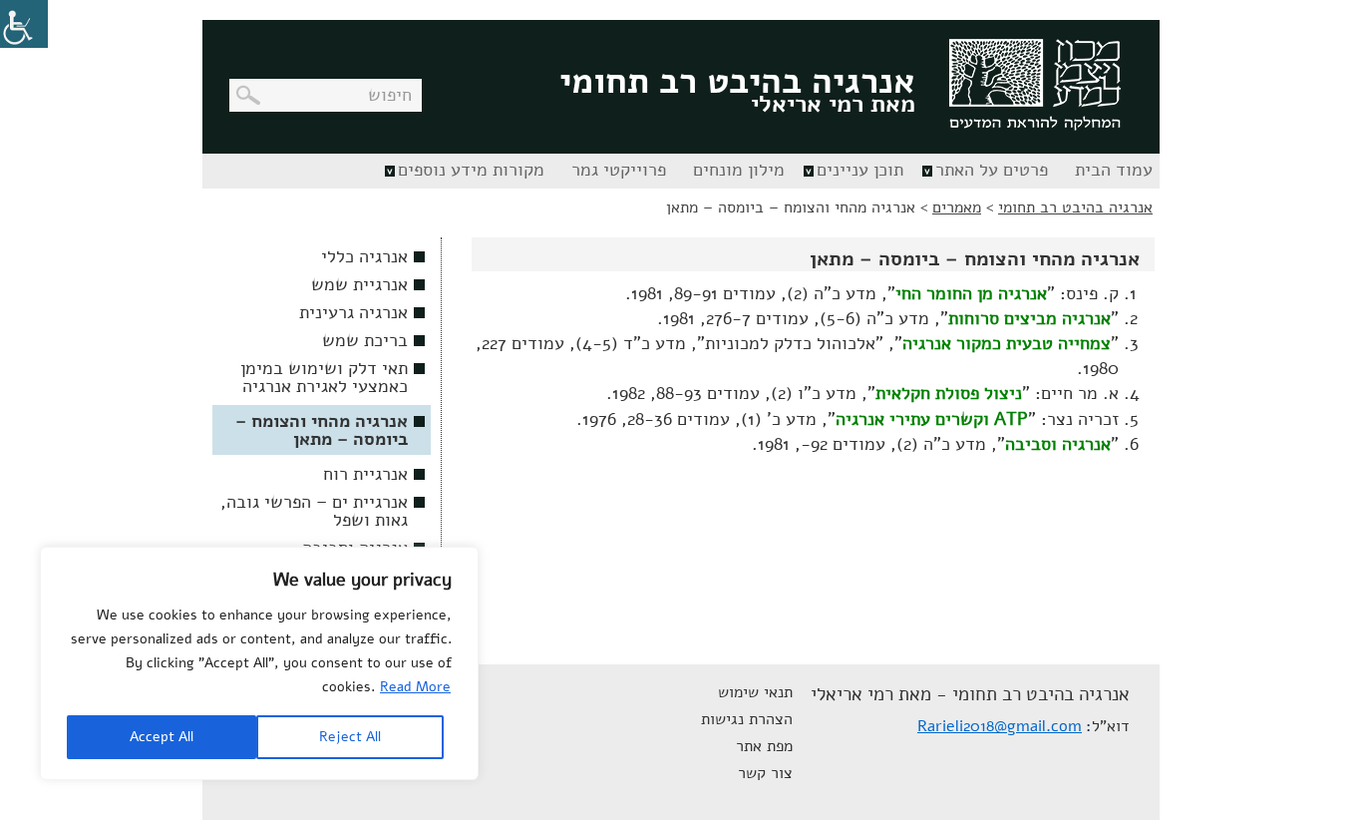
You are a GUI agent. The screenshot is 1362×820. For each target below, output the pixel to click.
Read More (415, 686)
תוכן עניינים (860, 170)
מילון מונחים (739, 170)
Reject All (350, 736)
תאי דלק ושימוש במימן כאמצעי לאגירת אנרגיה (324, 377)
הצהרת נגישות (747, 719)
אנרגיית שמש (359, 284)
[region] (259, 663)
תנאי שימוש (755, 692)
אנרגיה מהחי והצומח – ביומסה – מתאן (321, 430)
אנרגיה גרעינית (353, 312)
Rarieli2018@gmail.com (999, 726)
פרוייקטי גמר (618, 170)
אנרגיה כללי (364, 256)
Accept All (161, 736)
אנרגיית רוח (365, 474)
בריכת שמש (365, 340)
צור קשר (765, 773)
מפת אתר (764, 746)
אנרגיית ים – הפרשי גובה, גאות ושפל (314, 511)
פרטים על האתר (991, 170)
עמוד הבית (1114, 170)
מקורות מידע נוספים (471, 170)
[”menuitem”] (1111, 171)
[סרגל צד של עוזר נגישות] (24, 24)
